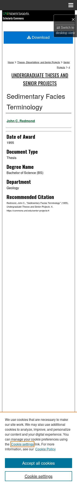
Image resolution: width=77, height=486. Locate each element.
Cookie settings (22, 444)
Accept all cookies (38, 463)
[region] (38, 449)
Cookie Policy (45, 449)
